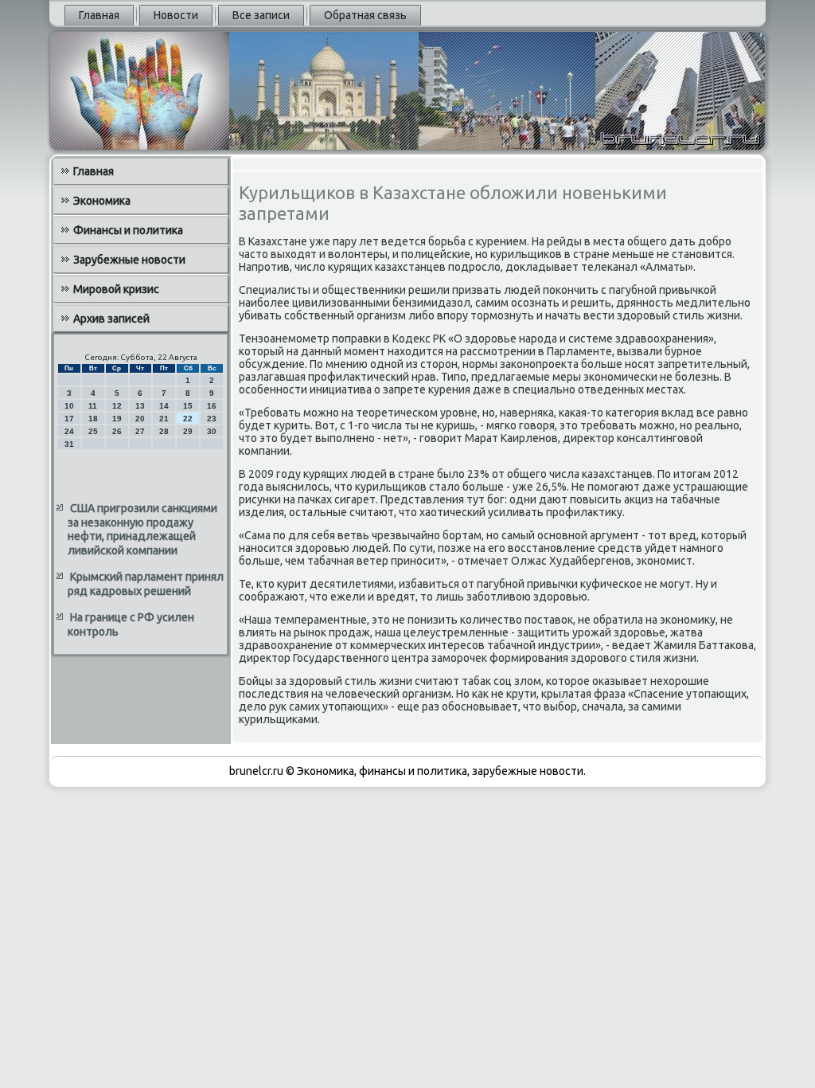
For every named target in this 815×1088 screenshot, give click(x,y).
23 (211, 418)
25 (93, 431)
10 (69, 405)
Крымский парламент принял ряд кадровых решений (146, 583)
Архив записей (111, 318)
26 (117, 431)
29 (188, 431)
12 (117, 405)
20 (140, 418)
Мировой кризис (116, 289)
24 (69, 431)
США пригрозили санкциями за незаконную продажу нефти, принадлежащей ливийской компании (142, 529)
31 (69, 444)
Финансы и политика (128, 230)
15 (188, 405)
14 (164, 405)
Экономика (102, 200)
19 (117, 418)
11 (92, 405)
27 (140, 431)
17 (69, 418)
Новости (176, 15)
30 (211, 431)
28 (164, 431)
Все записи (261, 15)
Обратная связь (365, 15)
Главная (99, 15)
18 (93, 418)
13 (140, 405)
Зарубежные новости (129, 259)
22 (188, 418)
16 (211, 405)
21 (164, 418)
